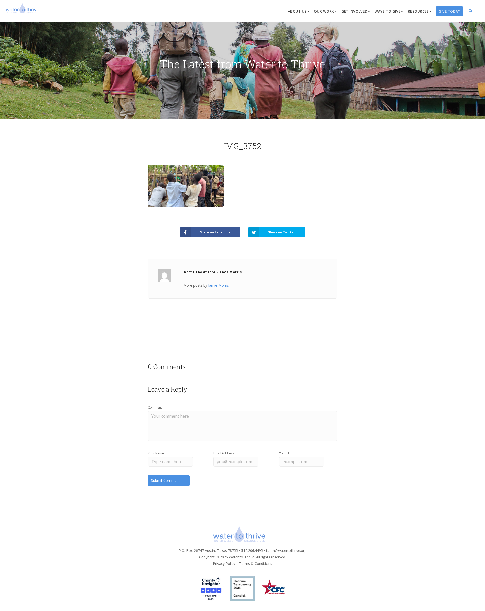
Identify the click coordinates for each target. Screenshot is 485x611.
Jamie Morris (218, 285)
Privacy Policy (224, 563)
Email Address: (224, 453)
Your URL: (286, 453)
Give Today (449, 11)
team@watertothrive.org (286, 550)
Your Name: (156, 453)
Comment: (155, 407)
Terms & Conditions (255, 563)
